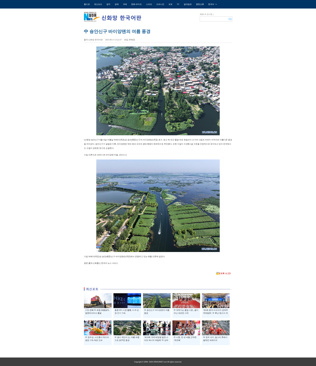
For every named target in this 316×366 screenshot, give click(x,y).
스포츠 (149, 4)
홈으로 (87, 4)
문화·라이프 (136, 4)
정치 (108, 4)
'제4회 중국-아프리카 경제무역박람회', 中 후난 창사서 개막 (215, 313)
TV (178, 4)
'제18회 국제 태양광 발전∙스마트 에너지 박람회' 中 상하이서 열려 (156, 340)
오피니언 (160, 4)
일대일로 (188, 4)
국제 (125, 4)
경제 (117, 4)
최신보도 (98, 4)
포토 (170, 4)
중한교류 (200, 4)
